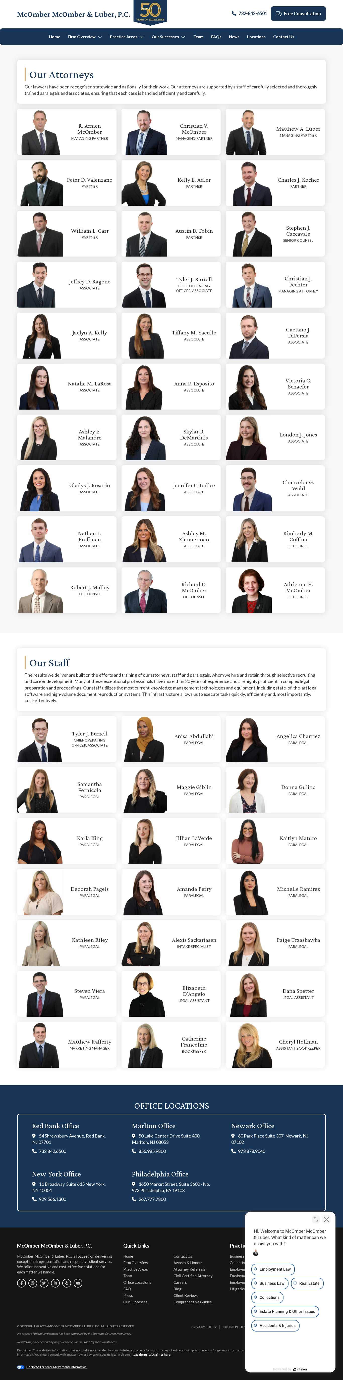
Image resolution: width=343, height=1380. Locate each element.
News (234, 36)
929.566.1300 (52, 1199)
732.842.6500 (52, 1151)
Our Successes (165, 36)
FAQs (216, 36)
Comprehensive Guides (193, 1302)
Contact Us (283, 36)
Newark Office (252, 1125)
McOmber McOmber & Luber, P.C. (74, 14)
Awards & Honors (188, 1262)
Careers (180, 1282)
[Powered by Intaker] (300, 1369)
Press (128, 1295)
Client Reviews (186, 1295)
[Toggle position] (316, 1219)
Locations (256, 36)
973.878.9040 (251, 1151)
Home (54, 36)
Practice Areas (123, 36)
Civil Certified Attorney (193, 1275)
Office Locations (137, 1282)
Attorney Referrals (189, 1269)
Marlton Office (154, 1125)
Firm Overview (82, 36)
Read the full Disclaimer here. (151, 1354)
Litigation (238, 1289)
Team (198, 36)
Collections (239, 1262)
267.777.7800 (152, 1199)
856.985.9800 (152, 1151)
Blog (178, 1289)
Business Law (241, 1256)
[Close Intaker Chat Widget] (326, 1219)
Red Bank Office (55, 1125)
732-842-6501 (253, 13)
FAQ (127, 1289)
